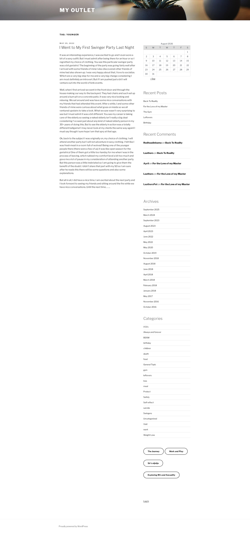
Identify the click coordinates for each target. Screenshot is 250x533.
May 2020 (148, 247)
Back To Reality (150, 101)
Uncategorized (150, 418)
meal (145, 386)
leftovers (147, 375)
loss (145, 381)
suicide (146, 408)
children (147, 348)
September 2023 (151, 220)
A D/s (145, 326)
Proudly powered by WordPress (73, 526)
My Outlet (77, 10)
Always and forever (152, 332)
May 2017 (148, 296)
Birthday (147, 122)
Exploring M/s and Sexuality (161, 475)
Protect (146, 391)
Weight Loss (149, 435)
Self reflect (148, 402)
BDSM (146, 337)
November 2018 (151, 258)
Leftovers (147, 117)
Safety (146, 397)
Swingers (147, 413)
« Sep (152, 78)
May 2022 (148, 242)
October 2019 (149, 253)
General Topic (149, 364)
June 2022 (148, 236)
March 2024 (149, 215)
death (146, 354)
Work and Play (176, 451)
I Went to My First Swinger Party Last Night (96, 47)
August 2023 (149, 226)
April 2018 (148, 274)
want (145, 429)
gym (145, 370)
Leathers (148, 153)
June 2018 (148, 269)
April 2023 (148, 231)
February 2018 (150, 285)
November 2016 (151, 301)
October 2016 (149, 307)
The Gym (147, 112)
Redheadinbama (152, 142)
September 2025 (151, 209)
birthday (147, 343)
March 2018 (149, 280)
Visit (145, 424)
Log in (146, 501)
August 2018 (149, 263)
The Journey (153, 451)
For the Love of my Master (155, 106)
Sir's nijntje (153, 463)
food (145, 359)
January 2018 (149, 290)
